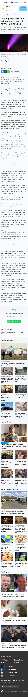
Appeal (16, 662)
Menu (5, 2)
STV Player (4, 660)
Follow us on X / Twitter (10, 666)
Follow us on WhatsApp (10, 672)
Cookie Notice (11, 682)
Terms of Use (11, 680)
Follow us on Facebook (10, 669)
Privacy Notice (20, 680)
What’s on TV (5, 662)
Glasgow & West (12, 15)
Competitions (18, 660)
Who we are (4, 680)
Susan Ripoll (5, 61)
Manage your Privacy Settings (10, 686)
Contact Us (4, 682)
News (3, 15)
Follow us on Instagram (10, 675)
